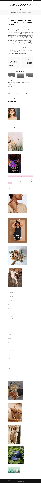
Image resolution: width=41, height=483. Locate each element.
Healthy (9, 334)
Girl (8, 322)
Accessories (10, 300)
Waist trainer (10, 374)
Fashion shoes (10, 316)
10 (9, 183)
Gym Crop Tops (10, 328)
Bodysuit (9, 308)
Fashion (9, 312)
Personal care (10, 354)
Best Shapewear (10, 306)
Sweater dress (10, 366)
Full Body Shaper (10, 318)
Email (18, 93)
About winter (10, 298)
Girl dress (9, 324)
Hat (8, 332)
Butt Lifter (9, 310)
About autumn (10, 292)
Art (8, 302)
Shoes (9, 360)
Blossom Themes (30, 480)
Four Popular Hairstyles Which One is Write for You (20, 76)
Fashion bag (10, 314)
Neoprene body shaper (12, 350)
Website (27, 93)
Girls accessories (11, 326)
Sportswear (10, 364)
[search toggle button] (32, 0)
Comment (9, 84)
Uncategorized (10, 18)
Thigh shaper (10, 368)
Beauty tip (9, 304)
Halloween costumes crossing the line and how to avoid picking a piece (29, 75)
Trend (9, 370)
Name (9, 93)
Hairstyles (9, 330)
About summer (10, 296)
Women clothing (10, 378)
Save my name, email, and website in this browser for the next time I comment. (20, 98)
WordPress (22, 481)
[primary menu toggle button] (20, 9)
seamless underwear (11, 356)
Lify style (9, 340)
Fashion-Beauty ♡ (20, 4)
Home (9, 336)
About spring (10, 294)
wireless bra (10, 376)
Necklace (9, 348)
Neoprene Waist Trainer (12, 352)
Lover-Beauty (10, 344)
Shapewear (10, 358)
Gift (8, 320)
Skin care (9, 362)
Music (9, 346)
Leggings (9, 338)
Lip (8, 342)
